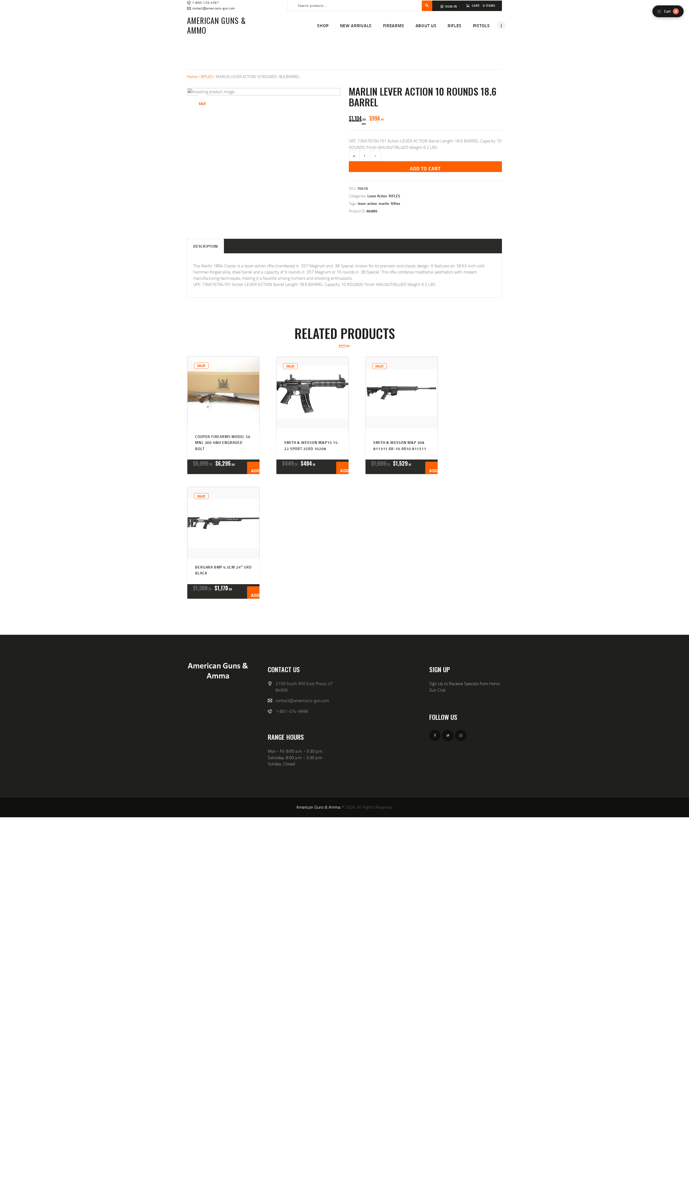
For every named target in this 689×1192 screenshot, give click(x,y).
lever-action (367, 203)
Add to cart (425, 168)
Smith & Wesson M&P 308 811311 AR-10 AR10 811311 (399, 445)
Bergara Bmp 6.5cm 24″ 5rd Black (223, 570)
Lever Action (377, 195)
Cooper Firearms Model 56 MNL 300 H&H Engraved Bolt (222, 442)
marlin (384, 203)
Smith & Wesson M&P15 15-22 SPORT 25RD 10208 (311, 445)
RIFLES (207, 76)
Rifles (395, 203)
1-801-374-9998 (292, 711)
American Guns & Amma (318, 807)
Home (192, 76)
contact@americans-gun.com (302, 700)
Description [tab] (205, 246)
